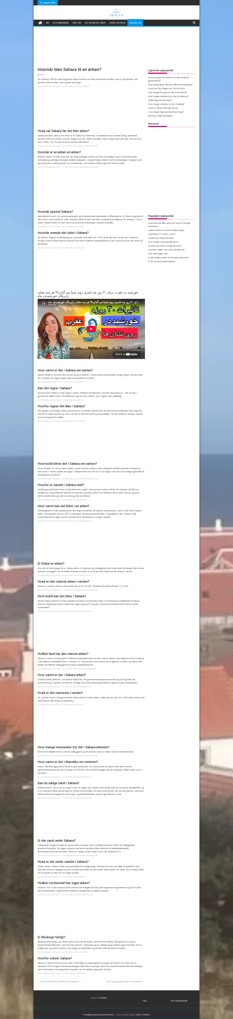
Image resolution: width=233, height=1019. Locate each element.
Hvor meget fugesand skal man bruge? (166, 111)
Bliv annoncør (60, 23)
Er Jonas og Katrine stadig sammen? (165, 245)
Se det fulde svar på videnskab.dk (76, 86)
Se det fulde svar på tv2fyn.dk (74, 500)
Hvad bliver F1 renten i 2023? (162, 234)
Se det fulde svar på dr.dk (73, 382)
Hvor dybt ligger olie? (158, 253)
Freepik (103, 997)
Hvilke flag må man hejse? (160, 100)
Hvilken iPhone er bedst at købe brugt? (166, 230)
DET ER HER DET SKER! (95, 23)
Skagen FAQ (135, 23)
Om (47, 23)
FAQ (145, 1000)
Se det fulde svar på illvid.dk (74, 421)
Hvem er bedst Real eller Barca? (163, 108)
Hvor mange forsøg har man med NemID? (167, 92)
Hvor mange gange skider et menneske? (124, 981)
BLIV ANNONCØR (179, 1000)
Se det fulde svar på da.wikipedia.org (77, 521)
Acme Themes (143, 1014)
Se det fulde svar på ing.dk (73, 226)
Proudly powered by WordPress (98, 1014)
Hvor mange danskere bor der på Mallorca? (168, 96)
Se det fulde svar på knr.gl (73, 248)
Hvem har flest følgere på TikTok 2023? (166, 88)
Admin (42, 75)
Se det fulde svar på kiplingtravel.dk (77, 686)
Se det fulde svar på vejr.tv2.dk (75, 952)
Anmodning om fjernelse (50, 86)
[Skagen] (40, 22)
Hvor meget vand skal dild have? (163, 241)
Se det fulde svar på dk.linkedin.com (77, 798)
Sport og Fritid (117, 23)
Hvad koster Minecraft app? (161, 238)
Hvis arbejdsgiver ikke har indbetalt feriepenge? (170, 84)
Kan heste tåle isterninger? (160, 115)
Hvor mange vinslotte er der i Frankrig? (166, 104)
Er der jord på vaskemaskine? (161, 261)
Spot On (77, 23)
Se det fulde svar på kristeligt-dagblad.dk (79, 668)
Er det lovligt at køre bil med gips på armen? (168, 257)
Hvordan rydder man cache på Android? (166, 249)
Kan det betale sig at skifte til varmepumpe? (60, 981)
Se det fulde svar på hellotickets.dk (77, 575)
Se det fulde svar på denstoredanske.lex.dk (80, 146)
